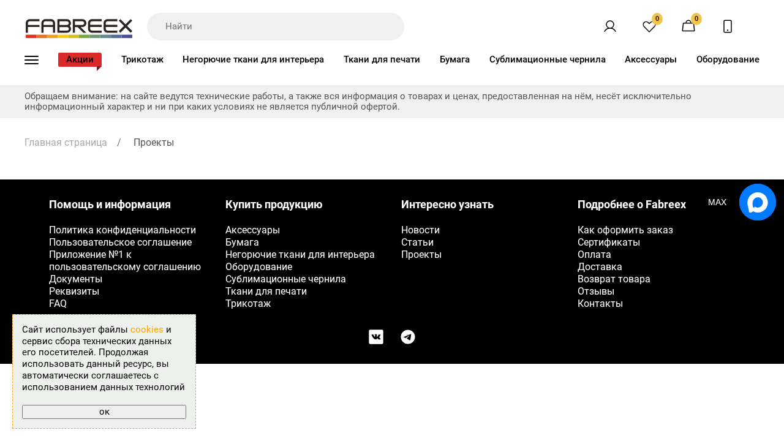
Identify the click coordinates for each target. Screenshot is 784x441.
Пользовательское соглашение (120, 242)
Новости (420, 230)
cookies (147, 329)
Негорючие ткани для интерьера (253, 59)
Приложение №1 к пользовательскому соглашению (125, 261)
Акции (80, 59)
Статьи (417, 242)
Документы (75, 279)
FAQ (58, 303)
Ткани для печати (382, 59)
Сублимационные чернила (547, 59)
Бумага (455, 59)
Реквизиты (74, 291)
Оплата (594, 254)
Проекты (421, 254)
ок (104, 411)
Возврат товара (614, 279)
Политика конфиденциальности (122, 230)
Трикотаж (142, 59)
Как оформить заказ (625, 230)
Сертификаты (609, 242)
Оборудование (728, 59)
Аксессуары (651, 59)
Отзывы (596, 291)
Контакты (600, 303)
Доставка (600, 267)
